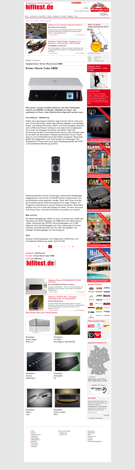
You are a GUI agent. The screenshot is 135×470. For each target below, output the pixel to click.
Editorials (34, 446)
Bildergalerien (35, 440)
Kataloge (34, 441)
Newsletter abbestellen (96, 418)
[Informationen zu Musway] (91, 308)
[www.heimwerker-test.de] (106, 330)
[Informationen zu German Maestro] (106, 296)
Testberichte (34, 16)
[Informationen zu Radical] (91, 312)
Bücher (33, 433)
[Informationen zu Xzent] (99, 316)
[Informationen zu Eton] (99, 296)
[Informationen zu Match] (99, 304)
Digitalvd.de (63, 433)
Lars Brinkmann (97, 57)
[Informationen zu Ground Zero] (91, 300)
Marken (49, 16)
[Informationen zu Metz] (106, 304)
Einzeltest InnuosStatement (30, 375)
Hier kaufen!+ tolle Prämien (104, 14)
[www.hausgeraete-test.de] (98, 330)
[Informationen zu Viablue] (91, 316)
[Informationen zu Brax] (91, 292)
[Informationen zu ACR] (91, 288)
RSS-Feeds (34, 443)
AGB (89, 434)
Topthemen (34, 445)
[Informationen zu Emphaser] (106, 292)
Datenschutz (91, 436)
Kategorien (56, 16)
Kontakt (90, 440)
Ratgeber (70, 16)
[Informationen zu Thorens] (106, 312)
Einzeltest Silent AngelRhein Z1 (31, 339)
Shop (76, 16)
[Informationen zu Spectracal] (99, 312)
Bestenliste (42, 16)
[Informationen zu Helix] (99, 300)
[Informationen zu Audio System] (99, 288)
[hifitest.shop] (97, 339)
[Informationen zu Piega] (106, 308)
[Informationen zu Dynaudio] (99, 292)
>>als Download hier (94, 53)
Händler (63, 16)
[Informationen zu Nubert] (99, 308)
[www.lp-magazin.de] (91, 339)
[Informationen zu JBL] (91, 304)
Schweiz (92, 377)
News (27, 16)
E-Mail (95, 59)
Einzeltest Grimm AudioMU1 (59, 412)
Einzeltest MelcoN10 (30, 412)
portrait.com (63, 435)
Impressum (91, 431)
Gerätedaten (35, 438)
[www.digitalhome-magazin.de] (91, 330)
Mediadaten (91, 433)
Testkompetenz (36, 434)
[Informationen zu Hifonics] (106, 300)
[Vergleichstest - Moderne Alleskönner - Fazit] (72, 247)
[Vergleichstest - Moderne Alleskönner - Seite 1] (39, 247)
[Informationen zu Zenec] (106, 316)
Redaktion (34, 436)
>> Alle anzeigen (79, 35)
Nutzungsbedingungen (95, 441)
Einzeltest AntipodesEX (58, 375)
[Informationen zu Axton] (106, 288)
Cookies (90, 438)
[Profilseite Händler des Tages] (99, 393)
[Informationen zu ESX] (91, 296)
